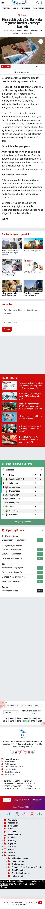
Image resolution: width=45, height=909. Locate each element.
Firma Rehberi (14, 834)
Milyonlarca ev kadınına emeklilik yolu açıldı (10, 294)
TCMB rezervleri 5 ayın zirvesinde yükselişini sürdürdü (10, 253)
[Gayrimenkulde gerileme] (33, 243)
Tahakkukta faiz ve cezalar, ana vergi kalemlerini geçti (9, 274)
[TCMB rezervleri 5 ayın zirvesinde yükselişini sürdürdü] (12, 243)
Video (11, 829)
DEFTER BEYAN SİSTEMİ (13, 786)
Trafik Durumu (10, 764)
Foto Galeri (13, 826)
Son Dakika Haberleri (13, 772)
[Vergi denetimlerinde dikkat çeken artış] (33, 285)
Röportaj (12, 840)
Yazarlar (12, 832)
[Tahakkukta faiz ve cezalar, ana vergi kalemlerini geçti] (12, 264)
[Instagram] (25, 752)
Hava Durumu (10, 761)
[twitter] (17, 814)
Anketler (12, 846)
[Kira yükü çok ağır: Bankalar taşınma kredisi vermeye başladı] (22, 50)
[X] (16, 752)
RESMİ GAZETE (23, 783)
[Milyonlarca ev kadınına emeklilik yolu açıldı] (12, 285)
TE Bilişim (28, 807)
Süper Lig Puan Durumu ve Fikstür (27, 867)
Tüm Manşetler (10, 769)
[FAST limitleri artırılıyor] (33, 264)
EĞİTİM (29, 786)
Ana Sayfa (12, 820)
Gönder (7, 329)
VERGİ (15, 8)
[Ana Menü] (3, 2)
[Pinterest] (20, 752)
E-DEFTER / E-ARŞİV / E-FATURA (27, 789)
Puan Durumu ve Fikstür (14, 767)
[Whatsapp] (33, 752)
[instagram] (24, 814)
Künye (11, 849)
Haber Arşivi (9, 774)
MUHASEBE (8, 783)
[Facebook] (12, 752)
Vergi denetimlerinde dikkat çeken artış (31, 294)
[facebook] (9, 814)
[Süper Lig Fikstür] (42, 530)
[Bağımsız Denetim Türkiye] (19, 2)
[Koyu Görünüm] (42, 2)
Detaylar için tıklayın (22, 522)
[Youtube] (29, 752)
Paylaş (7, 66)
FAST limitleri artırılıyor (32, 272)
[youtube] (32, 814)
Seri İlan (12, 837)
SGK (34, 783)
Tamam (4, 887)
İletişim (11, 852)
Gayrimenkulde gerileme (33, 251)
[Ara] (37, 2)
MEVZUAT (25, 8)
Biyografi (12, 843)
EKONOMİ (22, 15)
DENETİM (6, 8)
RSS (8, 800)
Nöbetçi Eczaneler (12, 759)
